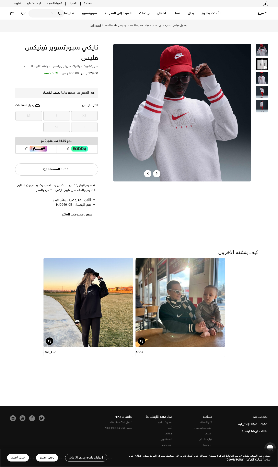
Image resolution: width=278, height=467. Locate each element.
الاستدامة (167, 445)
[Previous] (147, 173)
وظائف (168, 434)
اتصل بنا (207, 445)
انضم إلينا (96, 25)
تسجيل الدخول (54, 3)
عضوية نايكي (165, 422)
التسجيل (73, 3)
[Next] (156, 173)
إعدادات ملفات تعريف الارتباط (86, 457)
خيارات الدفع (205, 439)
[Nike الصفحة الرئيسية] (263, 13)
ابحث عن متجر (34, 3)
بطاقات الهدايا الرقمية (255, 431)
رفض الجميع (47, 457)
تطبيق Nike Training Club (118, 428)
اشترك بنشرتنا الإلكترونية (253, 424)
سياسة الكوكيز (254, 460)
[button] (211, 13)
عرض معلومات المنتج (77, 214)
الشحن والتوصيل (203, 428)
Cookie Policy (235, 460)
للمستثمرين (166, 439)
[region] (139, 457)
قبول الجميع (18, 457)
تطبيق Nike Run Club (120, 422)
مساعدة (88, 3)
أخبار (170, 428)
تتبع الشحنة (206, 422)
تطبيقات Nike (123, 417)
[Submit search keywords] (60, 13)
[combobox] (46, 13)
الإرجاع (209, 434)
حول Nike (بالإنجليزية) (159, 417)
